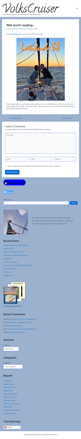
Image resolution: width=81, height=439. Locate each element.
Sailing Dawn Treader (10, 394)
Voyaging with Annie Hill (11, 410)
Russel (14, 306)
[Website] (65, 159)
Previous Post (15, 118)
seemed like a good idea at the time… (15, 255)
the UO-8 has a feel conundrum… (14, 252)
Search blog (7, 200)
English (9, 427)
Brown (19, 306)
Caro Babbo (7, 381)
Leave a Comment (12, 29)
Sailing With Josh (9, 397)
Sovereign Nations (9, 400)
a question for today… (10, 262)
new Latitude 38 (14, 34)
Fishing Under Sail (9, 387)
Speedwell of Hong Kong (11, 404)
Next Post (67, 118)
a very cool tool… (9, 249)
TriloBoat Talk (7, 407)
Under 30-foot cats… (10, 269)
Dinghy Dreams (8, 384)
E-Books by (7, 306)
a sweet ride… (8, 259)
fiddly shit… (7, 272)
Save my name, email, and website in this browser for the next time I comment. (34, 166)
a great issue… (8, 275)
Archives (6, 345)
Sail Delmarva (7, 391)
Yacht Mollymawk (9, 413)
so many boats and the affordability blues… (17, 265)
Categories (7, 363)
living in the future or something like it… (16, 245)
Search (73, 203)
